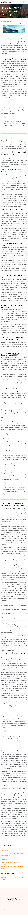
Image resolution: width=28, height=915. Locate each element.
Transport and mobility (7, 21)
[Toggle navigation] (25, 2)
